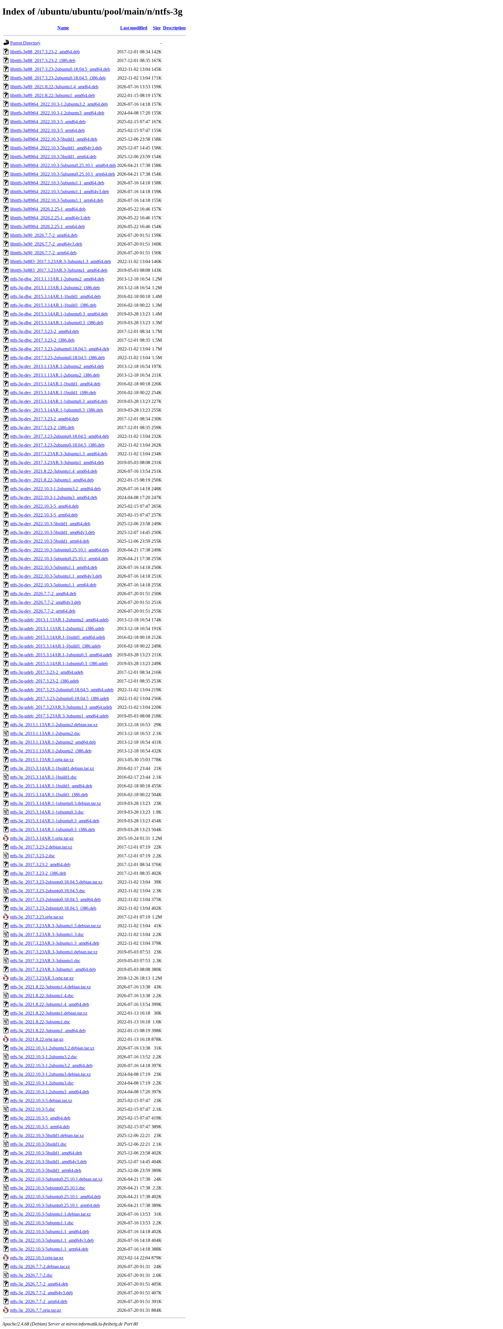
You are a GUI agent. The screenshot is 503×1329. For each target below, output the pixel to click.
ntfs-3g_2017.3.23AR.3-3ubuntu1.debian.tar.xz (54, 951)
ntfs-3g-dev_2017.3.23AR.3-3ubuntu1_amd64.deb (57, 462)
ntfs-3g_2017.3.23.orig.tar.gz (36, 916)
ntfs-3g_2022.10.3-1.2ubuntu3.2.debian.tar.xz (52, 1048)
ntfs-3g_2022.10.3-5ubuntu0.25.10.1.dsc (47, 1187)
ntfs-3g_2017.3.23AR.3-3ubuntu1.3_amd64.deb (54, 943)
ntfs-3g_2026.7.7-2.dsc (31, 1275)
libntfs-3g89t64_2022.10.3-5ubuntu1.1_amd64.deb (57, 182)
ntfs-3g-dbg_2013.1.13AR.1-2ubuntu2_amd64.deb (57, 278)
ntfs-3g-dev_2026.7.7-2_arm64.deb (42, 611)
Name (63, 27)
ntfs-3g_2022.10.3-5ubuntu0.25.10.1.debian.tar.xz (56, 1179)
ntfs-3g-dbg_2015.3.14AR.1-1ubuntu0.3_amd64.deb (59, 313)
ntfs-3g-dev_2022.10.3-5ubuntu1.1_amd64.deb (53, 567)
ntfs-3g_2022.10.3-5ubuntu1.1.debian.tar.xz (50, 1214)
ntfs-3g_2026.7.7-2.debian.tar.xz (40, 1266)
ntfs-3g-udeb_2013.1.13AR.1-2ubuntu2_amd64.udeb (59, 619)
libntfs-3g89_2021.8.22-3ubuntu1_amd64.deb (52, 95)
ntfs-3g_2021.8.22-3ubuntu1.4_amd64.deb (49, 1004)
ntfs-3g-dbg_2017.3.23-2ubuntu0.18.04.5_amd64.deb (59, 348)
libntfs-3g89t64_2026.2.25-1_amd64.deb (48, 209)
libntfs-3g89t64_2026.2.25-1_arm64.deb (47, 226)
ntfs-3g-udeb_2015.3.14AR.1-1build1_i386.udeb (55, 646)
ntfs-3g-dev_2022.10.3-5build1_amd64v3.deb (52, 532)
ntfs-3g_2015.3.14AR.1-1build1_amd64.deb (51, 785)
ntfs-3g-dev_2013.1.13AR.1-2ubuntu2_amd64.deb (57, 366)
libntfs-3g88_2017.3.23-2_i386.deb (42, 60)
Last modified (133, 27)
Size (157, 27)
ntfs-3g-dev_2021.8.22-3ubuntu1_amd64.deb (52, 479)
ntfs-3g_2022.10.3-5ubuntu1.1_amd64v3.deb (52, 1240)
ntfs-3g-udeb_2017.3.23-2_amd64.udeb (46, 672)
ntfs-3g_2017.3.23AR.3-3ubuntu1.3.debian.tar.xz (55, 925)
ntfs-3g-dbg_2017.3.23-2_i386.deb (42, 340)
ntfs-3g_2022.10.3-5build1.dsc (38, 1144)
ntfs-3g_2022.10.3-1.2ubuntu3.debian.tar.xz (50, 1074)
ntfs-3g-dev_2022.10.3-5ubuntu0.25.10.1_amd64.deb (59, 549)
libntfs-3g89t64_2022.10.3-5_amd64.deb (48, 121)
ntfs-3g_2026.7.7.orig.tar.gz (35, 1310)
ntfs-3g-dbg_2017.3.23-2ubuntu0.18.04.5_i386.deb (57, 357)
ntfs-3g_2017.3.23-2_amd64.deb (40, 864)
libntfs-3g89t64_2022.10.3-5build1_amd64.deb (53, 139)
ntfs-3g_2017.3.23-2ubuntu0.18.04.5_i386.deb (53, 908)
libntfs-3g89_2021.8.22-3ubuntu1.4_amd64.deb (54, 86)
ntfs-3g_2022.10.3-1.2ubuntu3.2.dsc (43, 1056)
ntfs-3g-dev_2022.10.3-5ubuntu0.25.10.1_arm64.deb (59, 558)
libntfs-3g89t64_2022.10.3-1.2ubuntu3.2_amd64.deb (59, 104)
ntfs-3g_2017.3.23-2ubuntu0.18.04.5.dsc (47, 890)
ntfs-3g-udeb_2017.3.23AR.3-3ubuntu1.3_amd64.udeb (61, 707)
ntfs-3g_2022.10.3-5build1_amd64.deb (46, 1152)
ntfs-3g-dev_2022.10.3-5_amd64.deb (44, 506)
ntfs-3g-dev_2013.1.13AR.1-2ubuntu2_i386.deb (55, 375)
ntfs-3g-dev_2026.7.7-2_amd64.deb (43, 593)
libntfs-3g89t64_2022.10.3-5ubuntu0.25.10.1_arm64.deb (62, 174)
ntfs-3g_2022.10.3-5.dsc (32, 1109)
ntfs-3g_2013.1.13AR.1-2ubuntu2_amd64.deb (53, 742)
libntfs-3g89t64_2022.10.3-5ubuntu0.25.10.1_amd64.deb (63, 165)
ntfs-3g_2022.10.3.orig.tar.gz (36, 1257)
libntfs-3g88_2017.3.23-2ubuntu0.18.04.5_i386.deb (58, 77)
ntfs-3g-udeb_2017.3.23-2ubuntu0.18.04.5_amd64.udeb (62, 689)
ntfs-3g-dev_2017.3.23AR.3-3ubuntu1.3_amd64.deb (58, 453)
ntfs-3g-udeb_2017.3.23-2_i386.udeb (44, 680)
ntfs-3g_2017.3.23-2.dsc (32, 855)
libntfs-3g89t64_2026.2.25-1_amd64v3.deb (50, 217)
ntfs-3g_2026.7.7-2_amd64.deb (39, 1284)
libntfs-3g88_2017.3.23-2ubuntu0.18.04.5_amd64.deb (60, 69)
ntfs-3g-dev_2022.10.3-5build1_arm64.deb (49, 541)
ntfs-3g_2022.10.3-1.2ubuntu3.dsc (42, 1083)
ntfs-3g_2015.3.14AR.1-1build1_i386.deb (49, 794)
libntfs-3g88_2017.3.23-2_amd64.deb (45, 51)
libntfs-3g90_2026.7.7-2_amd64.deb (43, 235)
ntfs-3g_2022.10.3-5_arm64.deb (40, 1126)
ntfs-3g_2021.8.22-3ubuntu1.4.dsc (42, 995)
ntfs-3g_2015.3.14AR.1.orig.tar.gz (42, 838)
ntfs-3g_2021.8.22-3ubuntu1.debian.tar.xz (48, 1013)
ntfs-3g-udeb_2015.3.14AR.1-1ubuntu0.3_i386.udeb (59, 663)
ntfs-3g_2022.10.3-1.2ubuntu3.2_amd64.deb (51, 1065)
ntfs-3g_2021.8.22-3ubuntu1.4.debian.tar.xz (50, 986)
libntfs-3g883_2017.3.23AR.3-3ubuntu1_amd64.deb (58, 270)
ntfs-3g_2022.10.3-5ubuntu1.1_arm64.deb (49, 1249)
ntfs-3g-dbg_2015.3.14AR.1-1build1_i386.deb (53, 305)
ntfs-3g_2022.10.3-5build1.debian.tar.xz (47, 1135)
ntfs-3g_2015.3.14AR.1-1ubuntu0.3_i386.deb (52, 829)
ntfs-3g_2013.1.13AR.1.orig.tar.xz (42, 759)
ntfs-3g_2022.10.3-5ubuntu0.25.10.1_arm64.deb (55, 1205)
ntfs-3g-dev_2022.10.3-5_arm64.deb (44, 514)
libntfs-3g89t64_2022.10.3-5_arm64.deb (47, 130)
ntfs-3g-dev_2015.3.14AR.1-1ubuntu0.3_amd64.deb (58, 401)
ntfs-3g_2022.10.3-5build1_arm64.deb (45, 1170)
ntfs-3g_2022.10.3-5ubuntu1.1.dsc (42, 1222)
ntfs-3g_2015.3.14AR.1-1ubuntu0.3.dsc (47, 812)
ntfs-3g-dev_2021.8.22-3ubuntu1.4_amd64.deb (53, 471)
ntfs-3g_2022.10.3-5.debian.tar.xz (41, 1100)
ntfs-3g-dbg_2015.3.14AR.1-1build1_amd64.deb (55, 296)
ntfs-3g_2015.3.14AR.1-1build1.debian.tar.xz (52, 768)
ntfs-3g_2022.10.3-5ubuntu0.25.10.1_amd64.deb (55, 1196)
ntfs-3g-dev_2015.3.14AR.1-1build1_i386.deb (53, 392)
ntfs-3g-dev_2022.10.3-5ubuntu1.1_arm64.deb (53, 584)
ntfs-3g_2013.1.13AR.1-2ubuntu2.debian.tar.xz (54, 724)
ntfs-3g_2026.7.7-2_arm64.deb (38, 1301)
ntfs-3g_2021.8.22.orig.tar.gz (36, 1039)
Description (174, 27)
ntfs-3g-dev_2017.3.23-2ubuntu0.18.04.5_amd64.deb (59, 436)
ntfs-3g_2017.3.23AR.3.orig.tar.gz (42, 978)
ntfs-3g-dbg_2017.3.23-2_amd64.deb (44, 331)
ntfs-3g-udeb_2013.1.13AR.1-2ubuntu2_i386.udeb (57, 628)
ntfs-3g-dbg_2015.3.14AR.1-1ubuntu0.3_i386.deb (56, 322)
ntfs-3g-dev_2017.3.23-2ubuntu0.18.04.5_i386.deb (57, 445)
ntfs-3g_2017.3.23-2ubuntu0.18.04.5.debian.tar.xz (56, 881)
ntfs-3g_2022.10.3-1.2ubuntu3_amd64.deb (49, 1091)
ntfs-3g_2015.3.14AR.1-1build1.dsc (43, 777)
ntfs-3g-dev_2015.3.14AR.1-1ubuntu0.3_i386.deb (56, 410)
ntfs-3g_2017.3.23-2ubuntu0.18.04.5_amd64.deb (55, 899)
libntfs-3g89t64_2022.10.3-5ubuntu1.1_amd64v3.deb (59, 191)
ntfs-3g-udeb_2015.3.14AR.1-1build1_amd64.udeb (57, 637)
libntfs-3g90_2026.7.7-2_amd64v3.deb (46, 244)
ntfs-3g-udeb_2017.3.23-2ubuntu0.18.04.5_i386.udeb (59, 698)
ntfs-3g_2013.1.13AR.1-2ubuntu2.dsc (45, 733)
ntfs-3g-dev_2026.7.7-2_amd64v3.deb (45, 602)
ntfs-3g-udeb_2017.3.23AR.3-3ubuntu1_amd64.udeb (59, 715)
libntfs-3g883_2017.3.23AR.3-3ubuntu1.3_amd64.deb (60, 261)
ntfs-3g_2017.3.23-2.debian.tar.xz (41, 847)
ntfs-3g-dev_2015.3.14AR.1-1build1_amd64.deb (55, 383)
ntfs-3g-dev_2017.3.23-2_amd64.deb (44, 418)
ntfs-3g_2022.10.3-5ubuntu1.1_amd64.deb (49, 1231)
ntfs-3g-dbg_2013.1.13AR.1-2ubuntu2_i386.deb (55, 287)
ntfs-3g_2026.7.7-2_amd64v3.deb (41, 1292)
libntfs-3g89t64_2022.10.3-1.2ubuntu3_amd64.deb (57, 112)
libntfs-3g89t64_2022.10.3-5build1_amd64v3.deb (56, 147)
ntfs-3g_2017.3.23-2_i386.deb (38, 873)
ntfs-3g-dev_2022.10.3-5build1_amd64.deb (50, 523)
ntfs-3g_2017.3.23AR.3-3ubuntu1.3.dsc (47, 934)
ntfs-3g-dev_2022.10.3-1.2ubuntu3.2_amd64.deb (55, 488)
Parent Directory (25, 42)
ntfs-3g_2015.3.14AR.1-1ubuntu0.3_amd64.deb (54, 820)
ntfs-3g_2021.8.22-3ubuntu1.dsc (40, 1021)
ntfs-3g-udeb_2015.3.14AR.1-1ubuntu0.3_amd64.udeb (61, 654)
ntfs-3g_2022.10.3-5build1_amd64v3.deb (48, 1161)
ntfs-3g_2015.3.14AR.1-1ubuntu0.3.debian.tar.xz (55, 803)
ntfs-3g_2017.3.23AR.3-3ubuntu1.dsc (45, 960)
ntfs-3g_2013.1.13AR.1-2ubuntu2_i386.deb (50, 750)
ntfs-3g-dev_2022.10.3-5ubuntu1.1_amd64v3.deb (56, 576)
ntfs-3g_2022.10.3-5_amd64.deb (40, 1117)
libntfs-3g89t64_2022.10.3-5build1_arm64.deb (53, 156)
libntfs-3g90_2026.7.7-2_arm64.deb (43, 252)
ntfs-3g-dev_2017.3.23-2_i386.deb (42, 427)
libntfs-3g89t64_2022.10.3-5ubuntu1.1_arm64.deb (56, 200)
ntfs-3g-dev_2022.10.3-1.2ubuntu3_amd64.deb (53, 497)
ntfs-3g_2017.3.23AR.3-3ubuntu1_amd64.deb (53, 969)
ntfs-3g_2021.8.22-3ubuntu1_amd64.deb (48, 1030)
